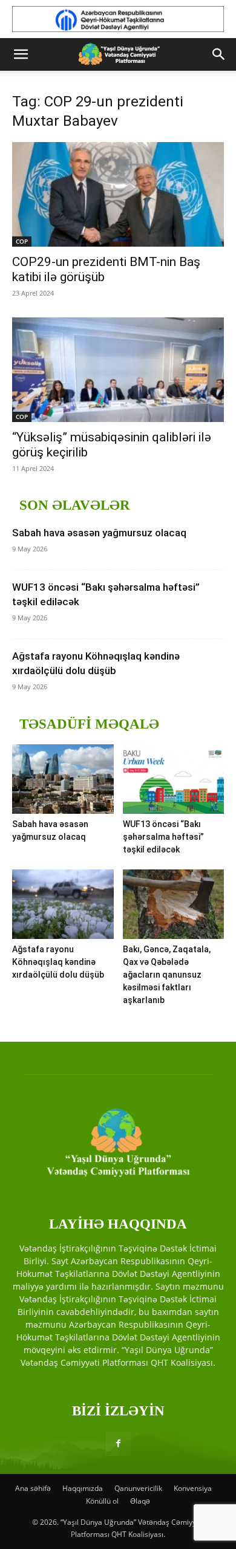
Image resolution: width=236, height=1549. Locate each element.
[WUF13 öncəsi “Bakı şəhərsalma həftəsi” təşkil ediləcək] (174, 779)
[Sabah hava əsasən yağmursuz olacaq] (63, 779)
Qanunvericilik (138, 1488)
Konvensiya (193, 1488)
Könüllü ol (102, 1501)
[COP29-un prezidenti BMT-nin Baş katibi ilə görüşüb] (118, 194)
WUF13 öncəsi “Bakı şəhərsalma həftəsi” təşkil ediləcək (163, 836)
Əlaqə (140, 1501)
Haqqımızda (82, 1488)
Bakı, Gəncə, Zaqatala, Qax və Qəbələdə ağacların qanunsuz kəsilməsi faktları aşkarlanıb (167, 974)
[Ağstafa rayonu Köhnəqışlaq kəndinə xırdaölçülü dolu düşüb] (63, 904)
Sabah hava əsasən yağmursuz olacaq (99, 533)
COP (22, 241)
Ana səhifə (33, 1488)
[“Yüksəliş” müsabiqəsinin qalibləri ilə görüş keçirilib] (118, 369)
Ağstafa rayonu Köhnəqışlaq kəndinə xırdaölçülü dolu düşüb (58, 961)
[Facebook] (118, 1444)
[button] (20, 54)
